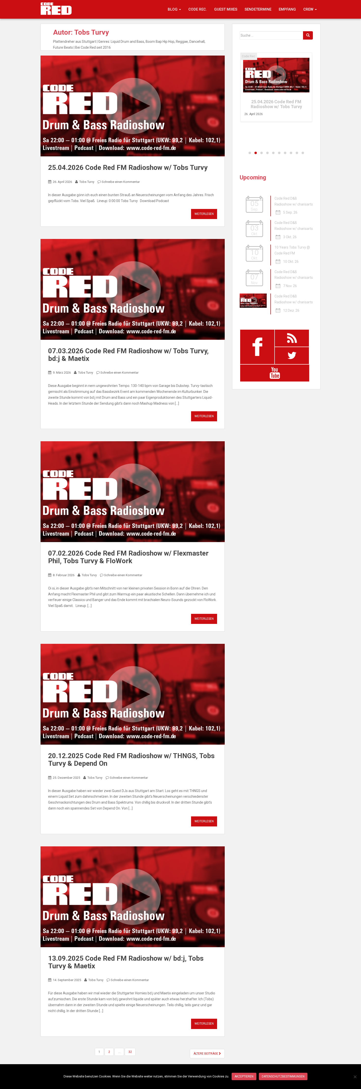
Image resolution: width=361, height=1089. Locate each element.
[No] (354, 1076)
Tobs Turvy (86, 182)
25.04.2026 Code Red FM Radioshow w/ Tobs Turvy (128, 167)
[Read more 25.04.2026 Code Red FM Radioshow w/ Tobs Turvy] (276, 75)
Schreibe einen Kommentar (121, 182)
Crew (308, 9)
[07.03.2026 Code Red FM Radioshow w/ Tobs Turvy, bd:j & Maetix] (133, 289)
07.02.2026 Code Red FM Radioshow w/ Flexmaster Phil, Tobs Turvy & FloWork (128, 557)
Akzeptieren (244, 1076)
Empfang (287, 9)
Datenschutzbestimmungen (283, 1076)
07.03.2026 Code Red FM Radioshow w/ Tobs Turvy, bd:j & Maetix (128, 355)
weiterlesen (204, 214)
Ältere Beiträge (206, 1053)
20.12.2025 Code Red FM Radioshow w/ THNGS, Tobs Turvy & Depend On (131, 759)
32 (130, 1052)
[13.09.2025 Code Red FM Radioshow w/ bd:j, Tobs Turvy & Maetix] (133, 896)
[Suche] (308, 35)
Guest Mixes (225, 9)
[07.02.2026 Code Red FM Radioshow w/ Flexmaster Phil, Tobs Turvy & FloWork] (133, 491)
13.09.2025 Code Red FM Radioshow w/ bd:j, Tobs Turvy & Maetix (126, 962)
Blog (173, 9)
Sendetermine (258, 9)
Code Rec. (197, 9)
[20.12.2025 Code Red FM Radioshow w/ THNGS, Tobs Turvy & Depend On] (133, 694)
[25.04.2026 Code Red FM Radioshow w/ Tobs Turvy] (133, 106)
